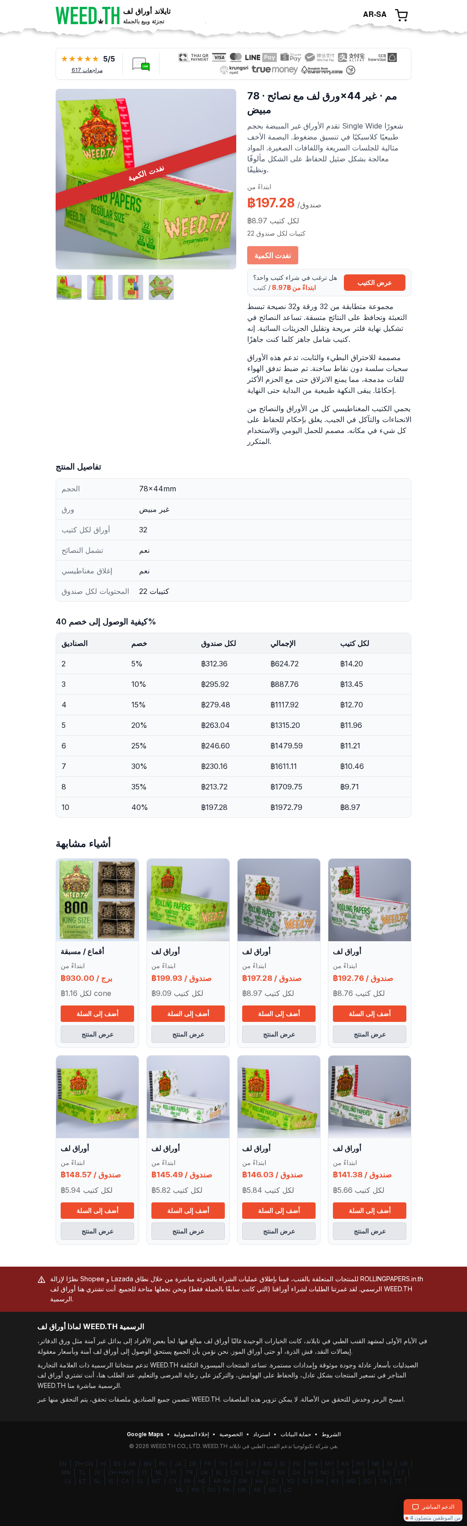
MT (156, 1481)
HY (360, 1463)
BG (386, 1472)
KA (345, 1463)
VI (253, 1463)
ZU (275, 1481)
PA (226, 1489)
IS (111, 1481)
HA (259, 1481)
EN (63, 1463)
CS (234, 1472)
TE (398, 1481)
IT (145, 1472)
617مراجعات (87, 70)
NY (335, 1481)
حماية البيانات (295, 1434)
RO (266, 1472)
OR (242, 1489)
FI (310, 1472)
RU (163, 1463)
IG (305, 1481)
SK (340, 1472)
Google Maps (145, 1434)
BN (147, 1463)
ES (117, 1463)
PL (174, 1472)
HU (250, 1472)
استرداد (261, 1434)
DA (297, 1472)
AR (132, 1463)
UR (404, 1463)
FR (207, 1463)
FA (187, 1481)
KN (195, 1489)
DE (193, 1463)
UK (204, 1472)
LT (401, 1472)
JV (96, 1472)
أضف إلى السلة (98, 1013)
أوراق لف (165, 951)
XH (319, 1481)
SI (389, 1463)
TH (223, 1463)
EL (219, 1472)
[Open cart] (401, 15)
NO (325, 1472)
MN (66, 1472)
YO (290, 1481)
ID (282, 1463)
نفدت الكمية (272, 255)
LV (68, 1481)
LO (288, 1489)
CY (172, 1481)
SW (243, 1481)
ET (82, 1481)
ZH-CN (83, 1463)
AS (257, 1489)
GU (211, 1489)
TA (383, 1481)
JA (178, 1463)
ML (180, 1489)
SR (371, 1472)
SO (367, 1481)
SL (97, 1481)
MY (329, 1463)
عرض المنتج (98, 1034)
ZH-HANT (121, 1472)
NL (159, 1472)
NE (375, 1463)
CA (125, 1481)
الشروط (331, 1434)
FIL (297, 1463)
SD (272, 1489)
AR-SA (222, 1481)
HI (103, 1463)
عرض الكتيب (375, 282)
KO (239, 1463)
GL (140, 1481)
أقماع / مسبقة (82, 951)
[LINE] (141, 64)
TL (82, 1472)
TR (189, 1472)
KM (313, 1463)
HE (202, 1481)
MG (351, 1481)
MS (268, 1463)
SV (281, 1472)
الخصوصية (231, 1434)
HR (356, 1472)
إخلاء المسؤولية (191, 1434)
